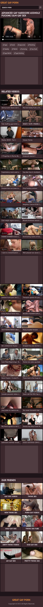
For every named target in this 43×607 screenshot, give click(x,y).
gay (6, 45)
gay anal (22, 45)
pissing (24, 49)
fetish (15, 49)
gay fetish (8, 53)
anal (13, 45)
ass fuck (34, 49)
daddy (7, 49)
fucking (32, 45)
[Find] (40, 7)
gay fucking (20, 53)
